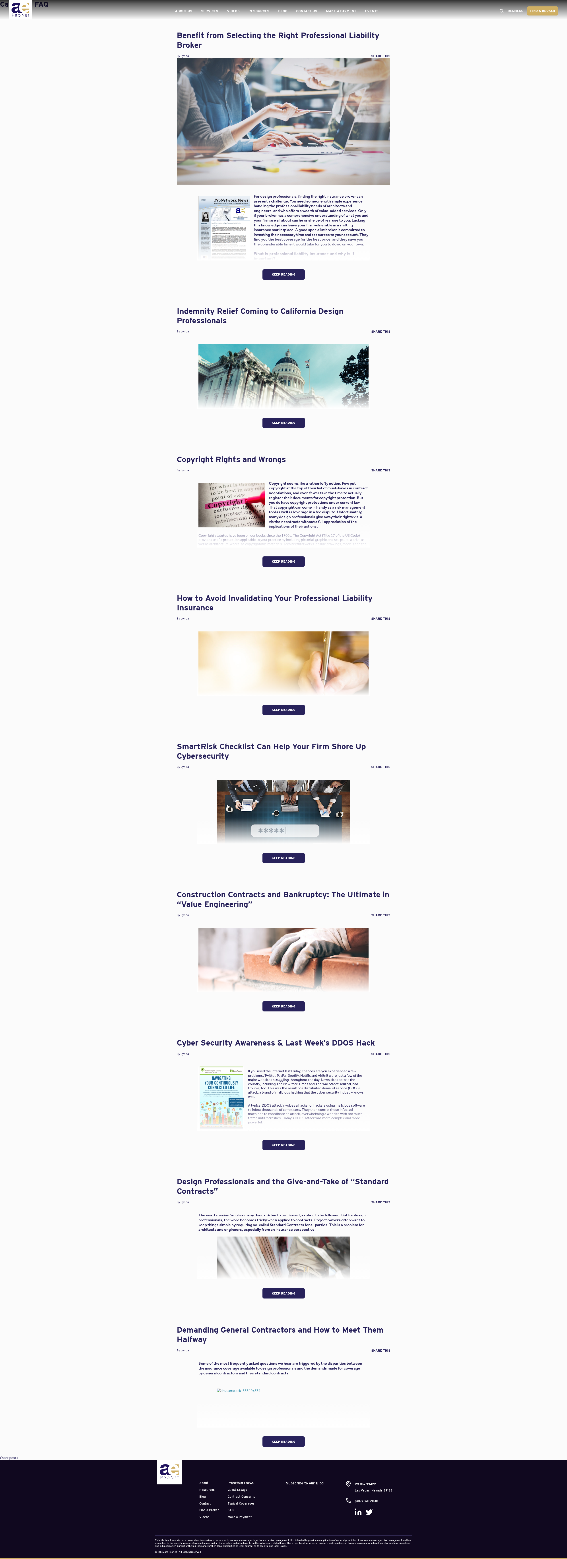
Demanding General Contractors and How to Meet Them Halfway (280, 1334)
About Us (183, 11)
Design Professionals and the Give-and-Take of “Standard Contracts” (283, 1186)
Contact (205, 1503)
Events (372, 11)
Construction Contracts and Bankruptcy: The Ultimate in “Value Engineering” (283, 899)
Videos (233, 11)
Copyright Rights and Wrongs (231, 459)
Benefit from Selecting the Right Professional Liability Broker (278, 40)
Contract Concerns (241, 1496)
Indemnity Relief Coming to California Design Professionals (260, 315)
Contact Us (306, 11)
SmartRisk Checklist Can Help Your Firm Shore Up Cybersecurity (271, 751)
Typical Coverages (241, 1503)
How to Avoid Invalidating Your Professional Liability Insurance (275, 602)
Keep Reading (283, 274)
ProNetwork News (241, 1483)
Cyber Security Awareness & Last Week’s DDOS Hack (276, 1043)
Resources (259, 11)
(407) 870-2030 (366, 1501)
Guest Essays (237, 1489)
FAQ (231, 1510)
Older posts (9, 1458)
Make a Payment (341, 11)
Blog (282, 11)
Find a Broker (542, 11)
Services (209, 11)
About (203, 1483)
